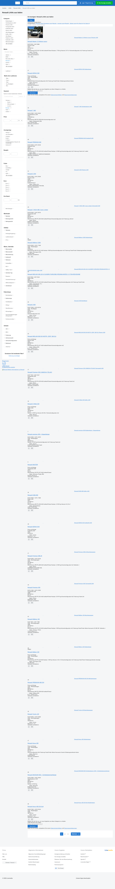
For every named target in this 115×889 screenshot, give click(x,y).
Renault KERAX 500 (33, 73)
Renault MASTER (33, 464)
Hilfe (3, 856)
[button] (29, 56)
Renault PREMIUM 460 (34, 142)
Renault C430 (32, 304)
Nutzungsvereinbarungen (70, 94)
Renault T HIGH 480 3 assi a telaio (38, 210)
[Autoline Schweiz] (7, 2)
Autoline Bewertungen (33, 862)
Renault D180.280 (33, 495)
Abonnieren (33, 92)
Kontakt (4, 859)
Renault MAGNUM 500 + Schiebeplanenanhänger (42, 775)
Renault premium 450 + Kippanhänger (39, 434)
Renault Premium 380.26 (35, 556)
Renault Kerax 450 (33, 743)
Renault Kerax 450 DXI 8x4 (35, 806)
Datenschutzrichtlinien (56, 94)
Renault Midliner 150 (34, 619)
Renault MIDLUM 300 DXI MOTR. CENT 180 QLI (42, 336)
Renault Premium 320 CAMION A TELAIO (40, 372)
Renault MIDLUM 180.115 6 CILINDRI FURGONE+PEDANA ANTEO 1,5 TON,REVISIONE (54, 274)
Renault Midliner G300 (34, 242)
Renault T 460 (32, 110)
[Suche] (25, 3)
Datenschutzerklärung (33, 856)
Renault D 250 (32, 174)
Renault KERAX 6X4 (34, 526)
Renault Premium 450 (34, 587)
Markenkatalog (32, 864)
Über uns (4, 854)
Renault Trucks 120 (33, 714)
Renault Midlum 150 (33, 652)
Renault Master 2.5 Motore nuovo (37, 41)
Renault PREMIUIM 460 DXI (36, 682)
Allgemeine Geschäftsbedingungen (37, 854)
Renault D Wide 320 (33, 404)
